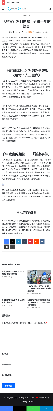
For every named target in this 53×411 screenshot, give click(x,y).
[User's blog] (16, 9)
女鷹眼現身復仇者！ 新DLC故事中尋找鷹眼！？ (13, 301)
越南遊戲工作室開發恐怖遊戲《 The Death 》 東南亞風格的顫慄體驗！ (38, 302)
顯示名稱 (5, 354)
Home (27, 15)
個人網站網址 (6, 375)
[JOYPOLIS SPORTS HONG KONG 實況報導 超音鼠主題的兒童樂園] (39, 277)
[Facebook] (6, 241)
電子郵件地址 (6, 364)
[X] (12, 241)
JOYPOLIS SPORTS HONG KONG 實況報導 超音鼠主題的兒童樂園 (39, 288)
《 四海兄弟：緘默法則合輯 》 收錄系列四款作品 (23, 2)
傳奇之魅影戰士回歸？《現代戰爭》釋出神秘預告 (13, 272)
